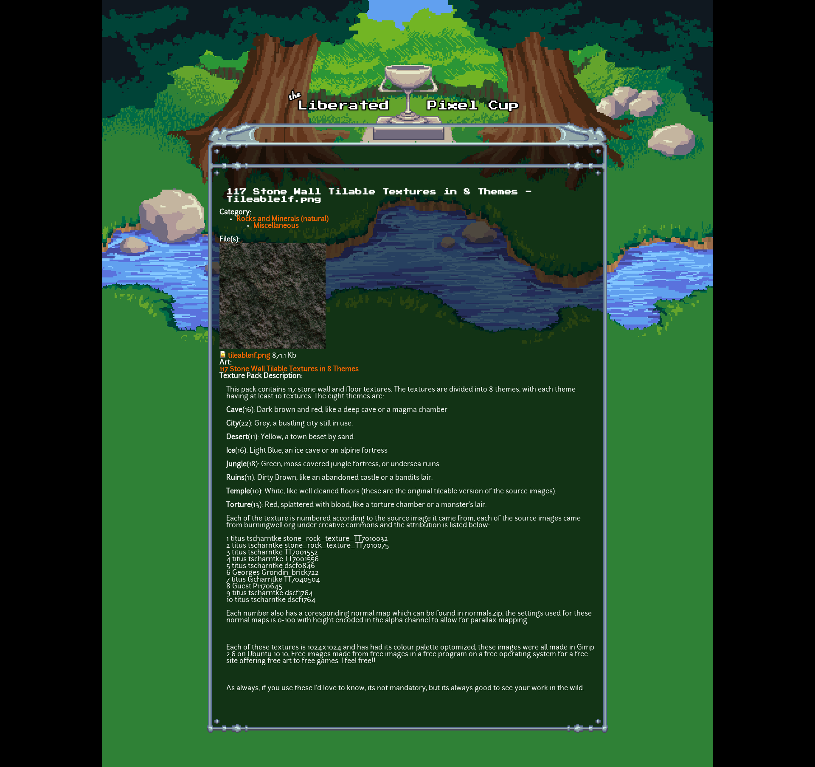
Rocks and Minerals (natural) (282, 219)
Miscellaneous (276, 226)
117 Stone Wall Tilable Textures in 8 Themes (289, 369)
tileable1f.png (249, 356)
